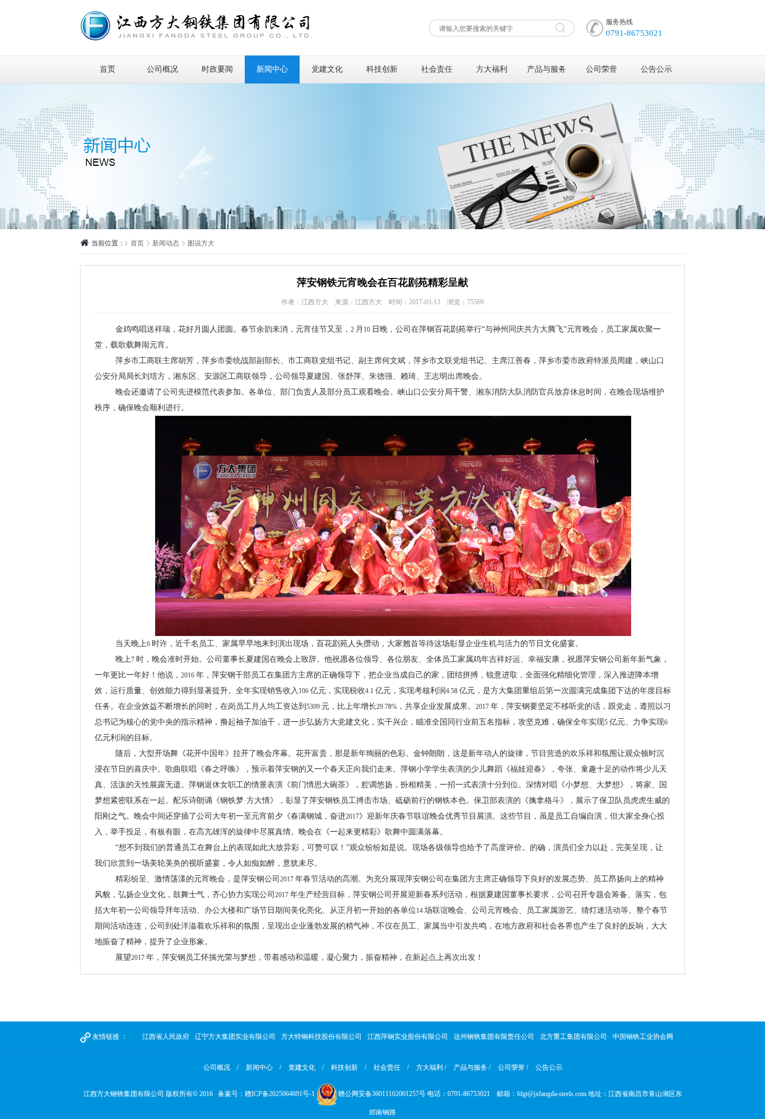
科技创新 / (348, 1067)
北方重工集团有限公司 (573, 1037)
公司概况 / (221, 1067)
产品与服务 (546, 69)
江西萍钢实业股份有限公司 (407, 1037)
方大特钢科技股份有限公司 (321, 1037)
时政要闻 (217, 69)
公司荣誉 (601, 69)
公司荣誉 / (513, 1067)
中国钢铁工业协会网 (643, 1037)
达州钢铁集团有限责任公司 (494, 1037)
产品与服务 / (472, 1067)
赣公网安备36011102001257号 (382, 1094)
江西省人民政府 (165, 1037)
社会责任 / (391, 1067)
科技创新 (382, 69)
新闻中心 (272, 69)
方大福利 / (431, 1067)
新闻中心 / (263, 1067)
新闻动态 (165, 243)
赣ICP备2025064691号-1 (280, 1094)
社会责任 (437, 69)
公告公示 (656, 69)
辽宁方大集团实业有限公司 (235, 1037)
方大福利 (491, 69)
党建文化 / (306, 1067)
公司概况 (162, 69)
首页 (107, 69)
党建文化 (327, 69)
